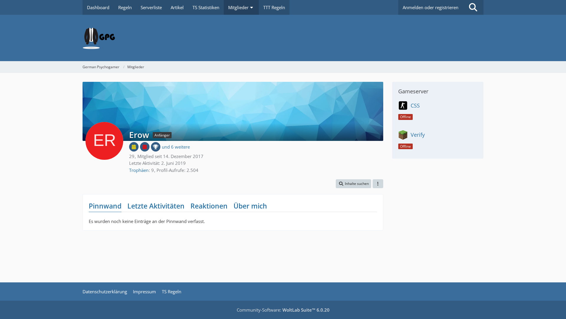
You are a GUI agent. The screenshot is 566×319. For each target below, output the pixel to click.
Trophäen (139, 170)
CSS (415, 105)
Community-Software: (283, 310)
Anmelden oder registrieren (430, 7)
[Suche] (473, 7)
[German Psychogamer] (283, 38)
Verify (418, 134)
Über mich (250, 206)
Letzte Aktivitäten (156, 206)
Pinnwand (105, 206)
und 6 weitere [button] (176, 147)
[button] (353, 183)
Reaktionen (209, 206)
